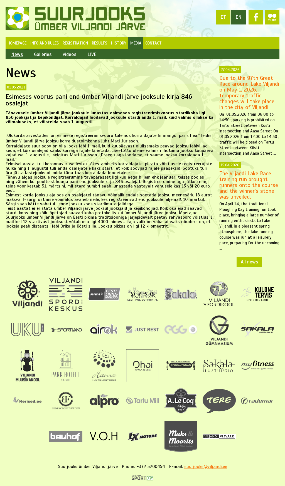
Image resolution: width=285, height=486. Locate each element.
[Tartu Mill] (142, 403)
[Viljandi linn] (27, 307)
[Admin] (2, 3)
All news (249, 262)
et (223, 17)
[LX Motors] (142, 441)
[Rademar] (257, 403)
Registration (75, 43)
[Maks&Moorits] (180, 450)
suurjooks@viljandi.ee (205, 466)
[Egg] (180, 332)
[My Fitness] (257, 368)
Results (99, 43)
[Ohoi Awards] (142, 381)
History (118, 43)
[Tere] (219, 411)
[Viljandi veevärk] (219, 438)
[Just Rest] (142, 331)
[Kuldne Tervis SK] (257, 299)
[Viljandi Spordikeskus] (65, 309)
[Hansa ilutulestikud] (104, 381)
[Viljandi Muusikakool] (27, 381)
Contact (153, 43)
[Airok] (104, 335)
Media (135, 43)
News (17, 54)
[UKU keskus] (27, 334)
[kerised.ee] (27, 405)
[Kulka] (142, 300)
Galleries (42, 54)
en (238, 17)
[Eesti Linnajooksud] (104, 299)
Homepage (17, 43)
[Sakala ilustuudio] (219, 372)
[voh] (104, 442)
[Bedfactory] (65, 411)
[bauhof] (65, 440)
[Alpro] (104, 409)
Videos (69, 54)
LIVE (92, 54)
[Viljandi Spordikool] (219, 306)
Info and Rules (44, 43)
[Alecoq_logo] (180, 412)
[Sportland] (65, 331)
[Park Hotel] (66, 381)
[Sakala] (180, 299)
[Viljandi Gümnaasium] (219, 345)
